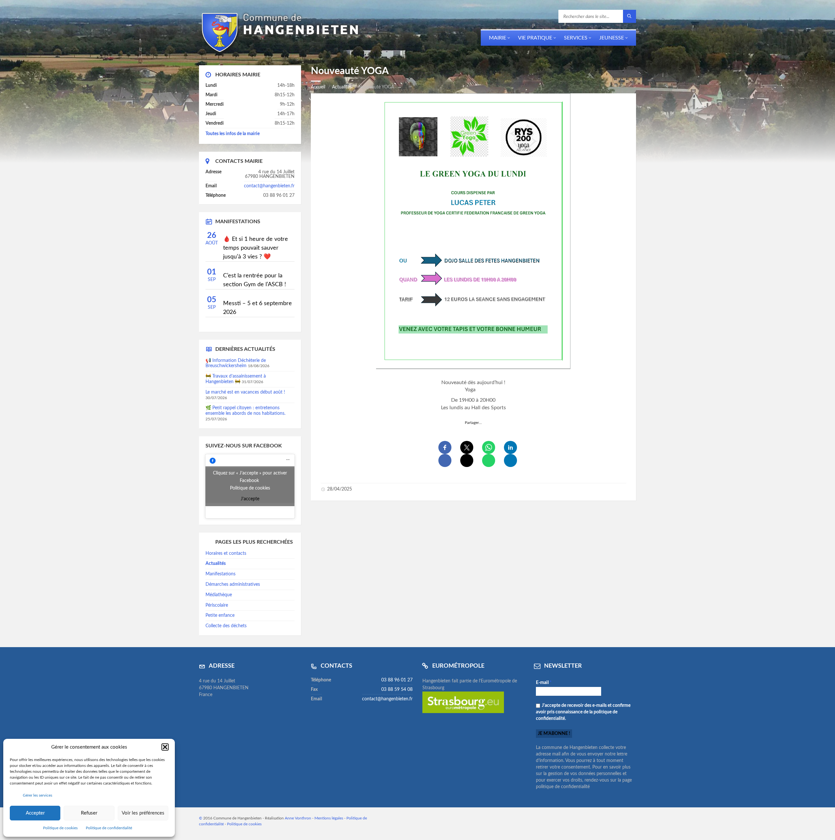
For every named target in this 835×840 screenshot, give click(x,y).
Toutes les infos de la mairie (232, 134)
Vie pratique (535, 37)
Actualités (342, 87)
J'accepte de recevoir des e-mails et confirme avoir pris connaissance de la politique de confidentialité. (583, 712)
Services (575, 37)
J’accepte (250, 499)
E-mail (544, 682)
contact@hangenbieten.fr (269, 186)
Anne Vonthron (298, 818)
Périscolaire (216, 605)
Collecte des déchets (226, 626)
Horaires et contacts (225, 553)
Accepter (35, 813)
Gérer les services (37, 795)
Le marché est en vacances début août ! (245, 392)
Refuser (89, 813)
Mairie (497, 37)
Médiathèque (218, 595)
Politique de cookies (60, 828)
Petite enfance (220, 615)
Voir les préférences (143, 813)
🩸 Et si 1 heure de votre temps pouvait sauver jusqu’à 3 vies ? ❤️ (255, 248)
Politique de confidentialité (109, 828)
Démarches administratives (232, 584)
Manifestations (220, 574)
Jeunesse (611, 37)
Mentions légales (328, 818)
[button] (165, 747)
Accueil (318, 87)
